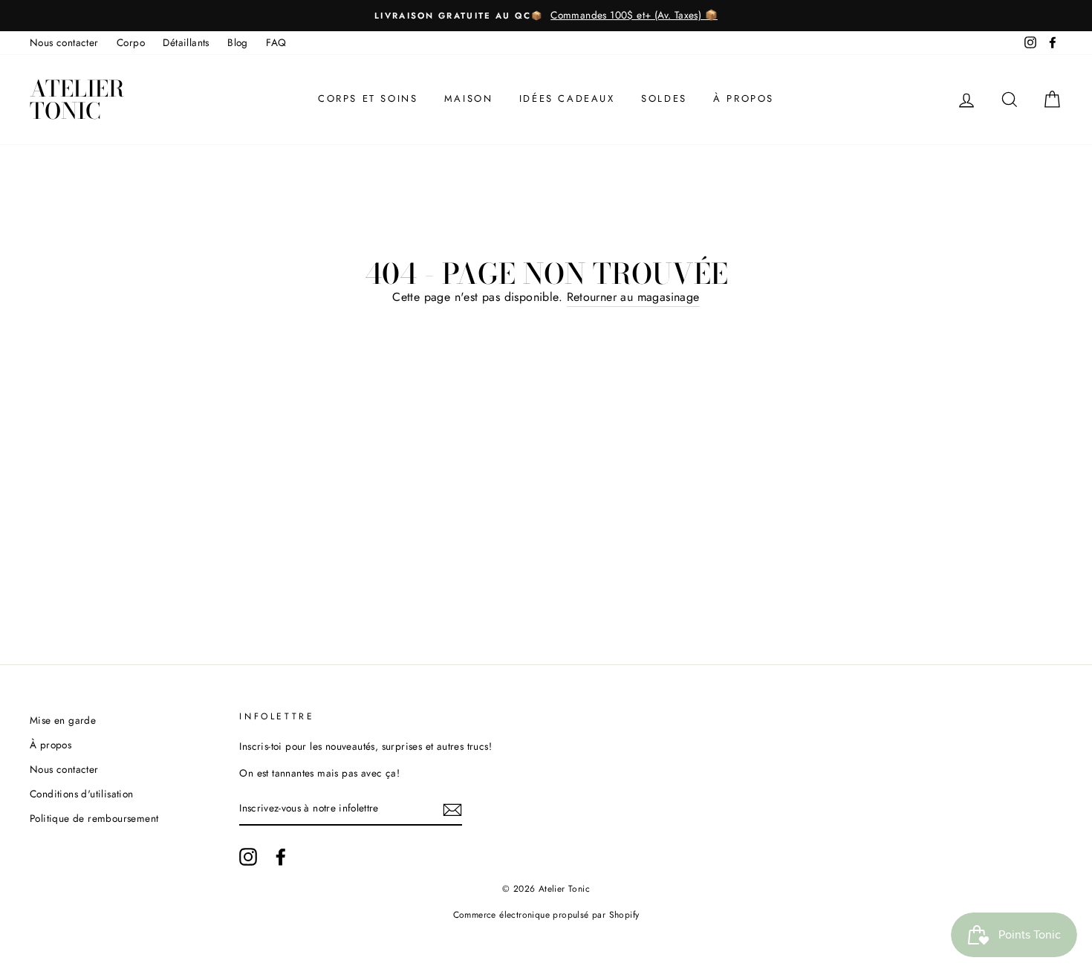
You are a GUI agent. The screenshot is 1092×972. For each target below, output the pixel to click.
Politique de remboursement (94, 818)
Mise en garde (63, 720)
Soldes (664, 98)
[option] (546, 15)
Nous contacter (64, 42)
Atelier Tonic (77, 99)
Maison (468, 98)
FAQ (276, 42)
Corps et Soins (367, 98)
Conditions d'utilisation (82, 793)
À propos (743, 98)
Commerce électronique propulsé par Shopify (546, 914)
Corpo (131, 42)
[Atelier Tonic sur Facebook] (281, 857)
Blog (237, 42)
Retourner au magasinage (633, 296)
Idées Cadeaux (567, 98)
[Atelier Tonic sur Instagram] (248, 857)
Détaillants (186, 42)
